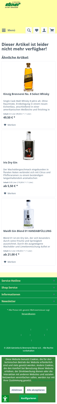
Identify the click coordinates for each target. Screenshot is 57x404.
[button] (1, 353)
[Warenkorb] (52, 30)
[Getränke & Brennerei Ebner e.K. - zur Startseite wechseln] (12, 5)
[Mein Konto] (44, 30)
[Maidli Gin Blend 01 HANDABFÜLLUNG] (28, 214)
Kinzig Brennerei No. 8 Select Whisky (26, 94)
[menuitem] (8, 30)
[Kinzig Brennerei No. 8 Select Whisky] (28, 77)
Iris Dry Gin (10, 162)
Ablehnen (17, 389)
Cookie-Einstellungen (19, 329)
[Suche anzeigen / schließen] (28, 30)
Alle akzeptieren (36, 389)
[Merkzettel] (36, 30)
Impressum (37, 335)
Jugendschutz (39, 329)
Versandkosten (28, 313)
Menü (11, 30)
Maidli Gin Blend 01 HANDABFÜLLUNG (27, 231)
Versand (37, 340)
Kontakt (15, 335)
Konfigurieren (28, 398)
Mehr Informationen (43, 380)
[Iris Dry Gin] (28, 145)
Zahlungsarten (23, 340)
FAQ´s (25, 335)
